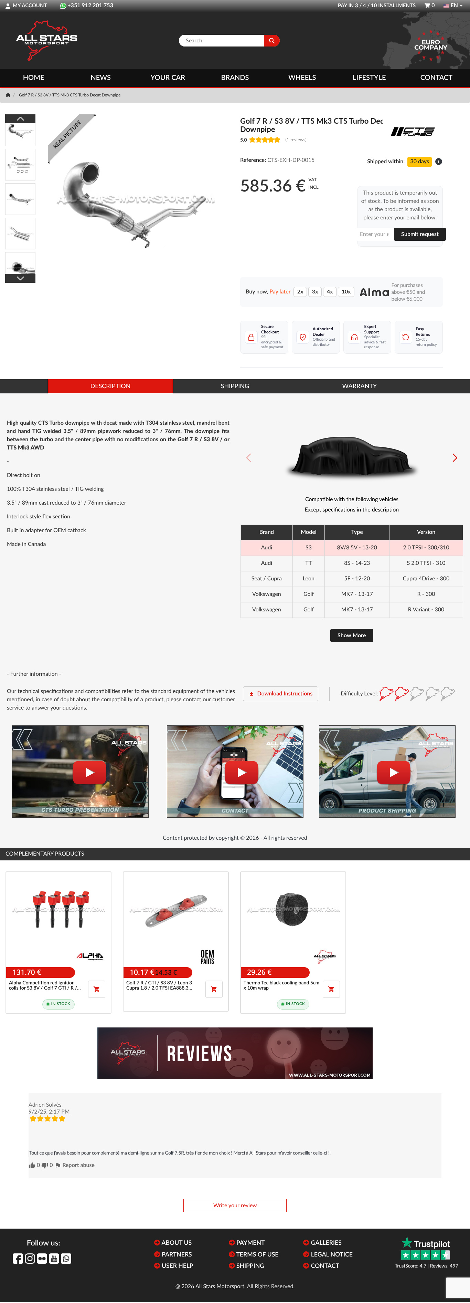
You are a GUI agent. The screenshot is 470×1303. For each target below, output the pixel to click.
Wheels (302, 77)
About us (176, 1243)
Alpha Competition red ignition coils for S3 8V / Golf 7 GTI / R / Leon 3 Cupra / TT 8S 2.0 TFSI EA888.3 (43, 986)
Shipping (249, 1266)
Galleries (325, 1243)
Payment (250, 1243)
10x (346, 291)
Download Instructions (280, 694)
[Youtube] (54, 1258)
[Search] (272, 40)
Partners (176, 1255)
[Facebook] (18, 1258)
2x (300, 291)
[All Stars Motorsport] (46, 40)
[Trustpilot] (425, 1248)
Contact (436, 77)
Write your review (235, 1205)
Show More (352, 635)
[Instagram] (30, 1258)
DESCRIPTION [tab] (110, 386)
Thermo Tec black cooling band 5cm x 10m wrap (281, 986)
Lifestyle (369, 77)
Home (33, 77)
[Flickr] (42, 1258)
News (100, 77)
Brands (235, 77)
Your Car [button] (168, 77)
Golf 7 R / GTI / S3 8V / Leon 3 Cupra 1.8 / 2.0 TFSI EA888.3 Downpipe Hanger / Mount (159, 986)
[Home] (9, 95)
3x (315, 291)
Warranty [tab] (359, 386)
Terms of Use (257, 1255)
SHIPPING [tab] (235, 386)
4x (330, 291)
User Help (176, 1266)
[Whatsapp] (66, 1258)
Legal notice (331, 1255)
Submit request (420, 234)
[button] (455, 457)
